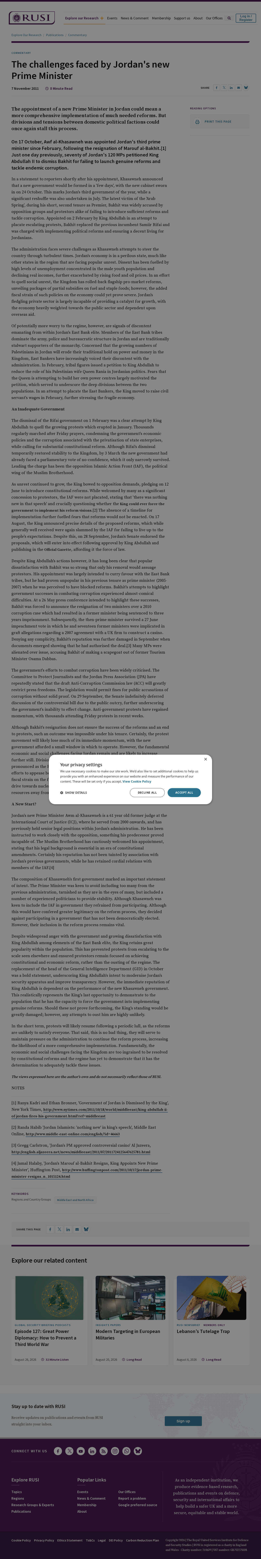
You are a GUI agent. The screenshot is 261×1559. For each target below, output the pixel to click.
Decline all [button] (147, 792)
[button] (73, 792)
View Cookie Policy (137, 781)
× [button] (205, 759)
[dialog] (130, 779)
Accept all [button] (184, 792)
